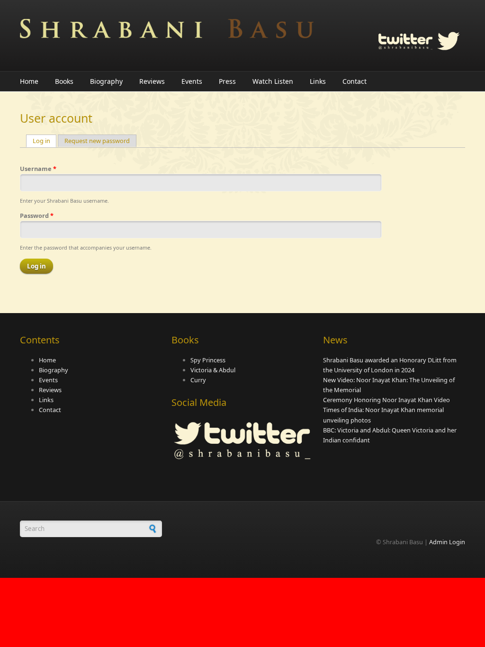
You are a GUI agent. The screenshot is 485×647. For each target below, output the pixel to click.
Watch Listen (272, 81)
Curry (198, 380)
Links (318, 81)
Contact (354, 81)
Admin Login (447, 542)
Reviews (152, 81)
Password (37, 215)
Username (38, 168)
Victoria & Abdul (212, 370)
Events (191, 81)
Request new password (97, 140)
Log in (45, 140)
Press (227, 81)
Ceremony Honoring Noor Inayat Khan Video (386, 399)
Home (29, 81)
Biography (106, 81)
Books (64, 81)
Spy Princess (207, 360)
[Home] (167, 31)
